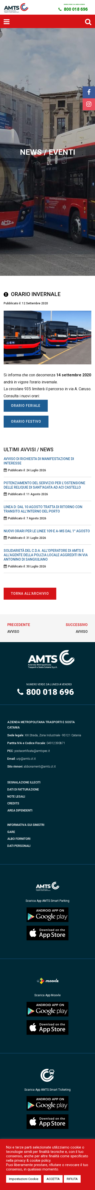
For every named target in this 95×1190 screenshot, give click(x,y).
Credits (13, 803)
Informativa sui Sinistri (25, 825)
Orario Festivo (26, 421)
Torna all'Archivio (30, 593)
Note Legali (16, 796)
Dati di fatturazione (23, 789)
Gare (11, 832)
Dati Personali (18, 846)
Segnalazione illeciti (23, 782)
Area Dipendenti (19, 810)
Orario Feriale (25, 406)
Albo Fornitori (18, 839)
